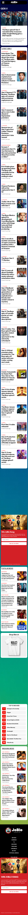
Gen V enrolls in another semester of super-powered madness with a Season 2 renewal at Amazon (8, 243)
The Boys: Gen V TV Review (7, 259)
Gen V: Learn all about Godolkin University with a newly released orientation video (8, 274)
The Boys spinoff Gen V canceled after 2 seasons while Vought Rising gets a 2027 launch (12, 33)
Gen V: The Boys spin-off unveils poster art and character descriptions (7, 315)
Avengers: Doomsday (13, 708)
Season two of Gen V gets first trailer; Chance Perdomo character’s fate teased (7, 132)
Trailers (14, 846)
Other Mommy (11, 727)
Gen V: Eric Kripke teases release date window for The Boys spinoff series (8, 393)
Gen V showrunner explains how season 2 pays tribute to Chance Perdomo (8, 79)
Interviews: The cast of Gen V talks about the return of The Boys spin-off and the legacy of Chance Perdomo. (8, 59)
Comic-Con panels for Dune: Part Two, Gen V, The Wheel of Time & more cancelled (8, 376)
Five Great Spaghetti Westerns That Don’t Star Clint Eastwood (8, 755)
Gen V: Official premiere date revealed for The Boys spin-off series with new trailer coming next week (7, 356)
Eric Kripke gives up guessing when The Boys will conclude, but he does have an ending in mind (8, 171)
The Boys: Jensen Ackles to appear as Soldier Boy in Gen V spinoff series (8, 411)
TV (14, 842)
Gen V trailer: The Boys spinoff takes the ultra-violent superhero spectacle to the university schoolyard (8, 335)
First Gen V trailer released (8, 426)
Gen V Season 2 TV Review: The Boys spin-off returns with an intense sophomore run (8, 96)
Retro (14, 850)
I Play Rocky (10, 742)
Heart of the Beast (12, 735)
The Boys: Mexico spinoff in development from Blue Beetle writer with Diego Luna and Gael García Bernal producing (8, 222)
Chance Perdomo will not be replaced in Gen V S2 (8, 189)
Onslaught (10, 731)
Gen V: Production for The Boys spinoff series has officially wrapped (8, 440)
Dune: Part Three (12, 716)
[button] (3, 3)
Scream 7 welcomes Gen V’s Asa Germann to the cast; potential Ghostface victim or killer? (8, 152)
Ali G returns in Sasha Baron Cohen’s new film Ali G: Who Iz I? (8, 625)
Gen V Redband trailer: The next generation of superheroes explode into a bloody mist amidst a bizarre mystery (7, 295)
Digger (9, 712)
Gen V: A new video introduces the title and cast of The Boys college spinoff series (8, 457)
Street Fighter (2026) (13, 720)
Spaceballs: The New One (14, 738)
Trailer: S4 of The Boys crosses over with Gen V (8, 204)
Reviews (14, 844)
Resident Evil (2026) (12, 723)
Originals (14, 848)
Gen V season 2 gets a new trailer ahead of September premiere (8, 114)
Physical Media (14, 853)
